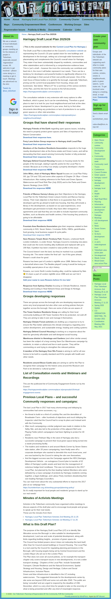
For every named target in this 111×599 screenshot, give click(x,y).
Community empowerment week (99, 159)
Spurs (96, 231)
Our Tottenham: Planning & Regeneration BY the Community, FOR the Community (43, 594)
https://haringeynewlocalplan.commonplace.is (42, 92)
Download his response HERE (37, 188)
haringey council (100, 178)
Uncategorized (100, 255)
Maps (6, 24)
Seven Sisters (100, 228)
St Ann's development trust (99, 236)
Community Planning (93, 19)
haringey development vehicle (99, 183)
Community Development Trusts (99, 150)
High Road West (100, 199)
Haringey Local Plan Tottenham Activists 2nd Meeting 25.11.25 (51, 517)
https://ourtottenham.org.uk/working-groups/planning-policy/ (48, 487)
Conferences (55, 24)
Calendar (67, 30)
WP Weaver (100, 596)
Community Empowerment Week (29, 24)
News (96, 226)
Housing (97, 202)
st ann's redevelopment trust (100, 244)
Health (96, 194)
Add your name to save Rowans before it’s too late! (47, 280)
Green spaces (99, 175)
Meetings (98, 218)
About (16, 19)
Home (7, 19)
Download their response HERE (37, 220)
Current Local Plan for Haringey (71, 47)
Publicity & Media (37, 30)
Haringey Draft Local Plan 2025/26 (39, 19)
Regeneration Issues (14, 30)
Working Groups (72, 24)
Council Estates (100, 172)
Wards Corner (99, 258)
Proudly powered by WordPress (76, 596)
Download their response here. (37, 157)
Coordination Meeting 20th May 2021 (99, 324)
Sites (86, 24)
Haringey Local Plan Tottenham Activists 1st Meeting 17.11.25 (51, 520)
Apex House (99, 140)
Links (78, 30)
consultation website (75, 51)
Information (98, 204)
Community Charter (69, 19)
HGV (96, 196)
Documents (54, 30)
